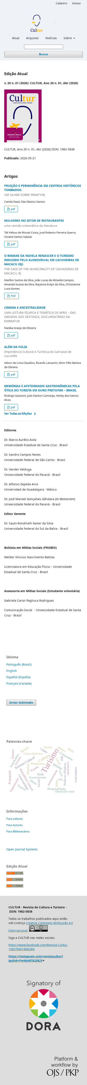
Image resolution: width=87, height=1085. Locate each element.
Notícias (51, 38)
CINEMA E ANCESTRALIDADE (40, 314)
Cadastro (61, 3)
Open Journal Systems (22, 849)
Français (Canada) (18, 683)
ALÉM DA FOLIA (37, 351)
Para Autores (14, 825)
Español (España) (18, 677)
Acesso (76, 3)
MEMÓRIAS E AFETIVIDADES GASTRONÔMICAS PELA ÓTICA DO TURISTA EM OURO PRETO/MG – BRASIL (42, 388)
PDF (13, 296)
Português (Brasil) (18, 664)
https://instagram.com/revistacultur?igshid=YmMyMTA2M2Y (35, 958)
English (11, 671)
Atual (15, 38)
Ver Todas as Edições (18, 413)
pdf (12, 209)
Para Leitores (14, 819)
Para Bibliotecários (18, 831)
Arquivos (32, 38)
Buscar (43, 54)
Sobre (68, 38)
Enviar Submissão (21, 702)
